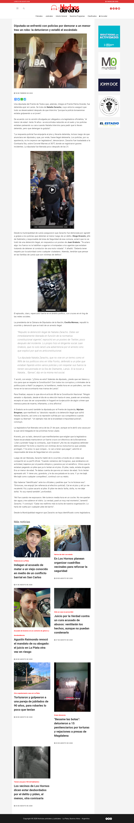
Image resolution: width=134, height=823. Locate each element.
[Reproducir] (33, 227)
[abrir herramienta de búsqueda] (24, 8)
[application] (52, 190)
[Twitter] (114, 8)
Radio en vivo (112, 1)
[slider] (51, 226)
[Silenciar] (69, 227)
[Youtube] (119, 8)
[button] (52, 190)
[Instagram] (116, 8)
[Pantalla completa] (72, 227)
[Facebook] (111, 8)
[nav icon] (17, 8)
